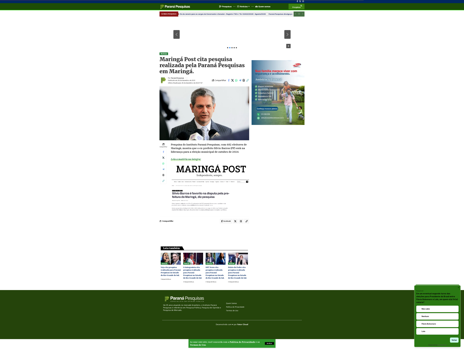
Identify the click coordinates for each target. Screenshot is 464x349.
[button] (269, 343)
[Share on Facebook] (228, 80)
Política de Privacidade (242, 342)
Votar (454, 340)
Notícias (164, 54)
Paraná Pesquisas (177, 78)
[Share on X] (232, 80)
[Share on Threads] (243, 80)
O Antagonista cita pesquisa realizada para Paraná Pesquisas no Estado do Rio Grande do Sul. (192, 272)
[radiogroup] (437, 320)
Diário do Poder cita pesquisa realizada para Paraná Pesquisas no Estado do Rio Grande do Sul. (237, 272)
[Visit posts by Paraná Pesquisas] (163, 80)
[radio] (419, 309)
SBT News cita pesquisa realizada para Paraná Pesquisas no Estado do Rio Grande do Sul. (215, 272)
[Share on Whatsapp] (236, 80)
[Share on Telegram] (240, 80)
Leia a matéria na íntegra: (186, 159)
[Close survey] (458, 287)
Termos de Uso (198, 345)
